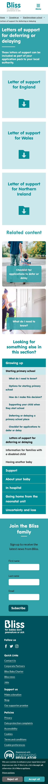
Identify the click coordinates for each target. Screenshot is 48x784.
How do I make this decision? (24, 397)
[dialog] (24, 771)
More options (8, 772)
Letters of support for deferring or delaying (21, 440)
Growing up (14, 17)
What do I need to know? (24, 323)
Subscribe (18, 608)
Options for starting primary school (23, 387)
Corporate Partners (14, 666)
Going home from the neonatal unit (22, 498)
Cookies (8, 734)
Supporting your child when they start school (23, 406)
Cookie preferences (14, 745)
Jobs (6, 682)
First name (14, 560)
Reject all (12, 779)
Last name (14, 575)
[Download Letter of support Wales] (24, 152)
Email (11, 590)
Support (11, 470)
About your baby (18, 479)
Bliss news (9, 677)
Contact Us (10, 660)
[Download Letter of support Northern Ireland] (24, 208)
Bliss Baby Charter (13, 671)
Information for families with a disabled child (24, 452)
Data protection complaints (18, 723)
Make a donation (12, 694)
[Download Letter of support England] (24, 101)
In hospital (13, 488)
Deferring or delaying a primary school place (20, 417)
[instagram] (17, 646)
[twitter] (11, 646)
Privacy (8, 717)
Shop (6, 700)
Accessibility (10, 728)
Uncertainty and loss (21, 510)
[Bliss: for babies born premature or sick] (14, 7)
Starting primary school (32, 17)
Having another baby (19, 462)
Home (2, 17)
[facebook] (6, 646)
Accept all (34, 779)
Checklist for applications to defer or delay (24, 274)
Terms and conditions (15, 739)
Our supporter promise (16, 705)
